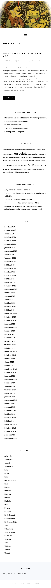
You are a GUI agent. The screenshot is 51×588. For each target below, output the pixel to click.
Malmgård (20, 165)
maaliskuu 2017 (11, 393)
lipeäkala (37, 160)
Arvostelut (9, 459)
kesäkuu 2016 (10, 414)
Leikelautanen (10, 480)
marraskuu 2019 (11, 327)
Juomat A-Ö (9, 466)
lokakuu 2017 (10, 383)
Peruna (7, 508)
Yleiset (7, 553)
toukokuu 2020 (10, 307)
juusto (33, 154)
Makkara (8, 491)
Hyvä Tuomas (7, 154)
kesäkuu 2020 (10, 303)
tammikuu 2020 (10, 320)
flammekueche (31, 149)
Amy (6, 190)
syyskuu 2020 (10, 296)
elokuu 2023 (9, 254)
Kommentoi (36, 61)
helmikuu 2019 (10, 355)
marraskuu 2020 (11, 289)
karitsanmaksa (10, 157)
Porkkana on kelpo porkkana (20, 190)
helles (44, 149)
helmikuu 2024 (10, 241)
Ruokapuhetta (10, 518)
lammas (5, 160)
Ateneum (13, 149)
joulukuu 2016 (10, 397)
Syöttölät (8, 536)
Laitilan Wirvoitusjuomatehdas (36, 157)
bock (25, 149)
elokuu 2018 (9, 362)
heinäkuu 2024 (10, 237)
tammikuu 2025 (10, 230)
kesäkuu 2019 (10, 341)
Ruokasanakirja (11, 522)
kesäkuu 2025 (10, 227)
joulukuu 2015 (10, 435)
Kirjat (7, 477)
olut (31, 165)
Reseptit (8, 511)
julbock (28, 154)
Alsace (5, 149)
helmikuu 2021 (10, 286)
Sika (6, 525)
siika (21, 169)
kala (4, 157)
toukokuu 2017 (10, 390)
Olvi (42, 165)
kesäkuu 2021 (10, 272)
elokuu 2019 (9, 334)
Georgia (39, 149)
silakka (29, 169)
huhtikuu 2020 (10, 310)
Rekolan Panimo (15, 169)
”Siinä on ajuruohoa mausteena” (17, 128)
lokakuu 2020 (10, 293)
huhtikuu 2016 (10, 421)
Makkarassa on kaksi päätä (31, 209)
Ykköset (8, 546)
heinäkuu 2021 (10, 268)
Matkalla (8, 501)
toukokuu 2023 (10, 258)
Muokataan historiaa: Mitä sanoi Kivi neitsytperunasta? (26, 118)
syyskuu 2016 (10, 407)
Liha (6, 484)
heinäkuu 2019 (10, 338)
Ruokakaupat (10, 515)
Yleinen (7, 550)
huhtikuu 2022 (10, 265)
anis (8, 149)
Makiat (7, 487)
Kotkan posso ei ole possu (15, 132)
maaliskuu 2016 (11, 424)
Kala (6, 470)
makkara (9, 165)
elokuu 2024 (9, 234)
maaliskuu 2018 (11, 369)
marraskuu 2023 (11, 251)
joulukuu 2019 (10, 324)
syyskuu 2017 (10, 386)
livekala (43, 160)
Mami (25, 165)
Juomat (7, 463)
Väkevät (8, 539)
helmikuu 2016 (10, 428)
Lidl (21, 160)
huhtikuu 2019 (10, 348)
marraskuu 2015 (11, 438)
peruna (7, 169)
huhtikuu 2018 (10, 366)
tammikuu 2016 (10, 431)
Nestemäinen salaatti (13, 125)
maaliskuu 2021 (11, 282)
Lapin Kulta (11, 160)
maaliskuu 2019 (11, 352)
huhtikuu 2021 (10, 279)
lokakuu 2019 (10, 331)
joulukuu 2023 (10, 248)
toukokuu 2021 (10, 275)
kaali (36, 154)
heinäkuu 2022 (10, 261)
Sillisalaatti (9, 529)
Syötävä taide (10, 532)
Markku (7, 498)
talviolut (10, 172)
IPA (12, 154)
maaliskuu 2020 (11, 313)
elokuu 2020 (9, 300)
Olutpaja (37, 165)
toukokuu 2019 (10, 345)
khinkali (17, 157)
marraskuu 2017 (11, 379)
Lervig (17, 160)
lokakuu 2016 (10, 404)
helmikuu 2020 (10, 317)
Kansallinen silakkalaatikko (21, 199)
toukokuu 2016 (10, 417)
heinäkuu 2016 (10, 411)
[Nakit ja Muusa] (25, 28)
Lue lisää (9, 98)
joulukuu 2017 (10, 376)
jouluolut (20, 153)
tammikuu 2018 (10, 372)
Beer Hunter (20, 149)
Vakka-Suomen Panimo (21, 172)
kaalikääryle (42, 154)
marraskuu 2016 (11, 400)
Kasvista (8, 473)
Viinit (6, 543)
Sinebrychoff (36, 169)
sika (25, 169)
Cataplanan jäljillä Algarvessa (16, 121)
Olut (6, 505)
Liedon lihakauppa (28, 160)
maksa (15, 165)
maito (4, 165)
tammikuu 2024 (10, 244)
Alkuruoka (8, 456)
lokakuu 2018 (10, 359)
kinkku (23, 157)
